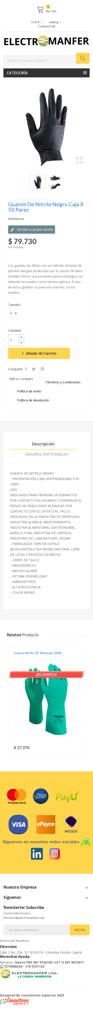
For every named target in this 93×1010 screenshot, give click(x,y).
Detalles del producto (46, 454)
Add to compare (21, 379)
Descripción (43, 444)
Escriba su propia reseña (34, 229)
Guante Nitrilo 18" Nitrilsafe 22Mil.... (39, 653)
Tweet (34, 369)
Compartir (26, 369)
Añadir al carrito (41, 353)
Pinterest (43, 369)
